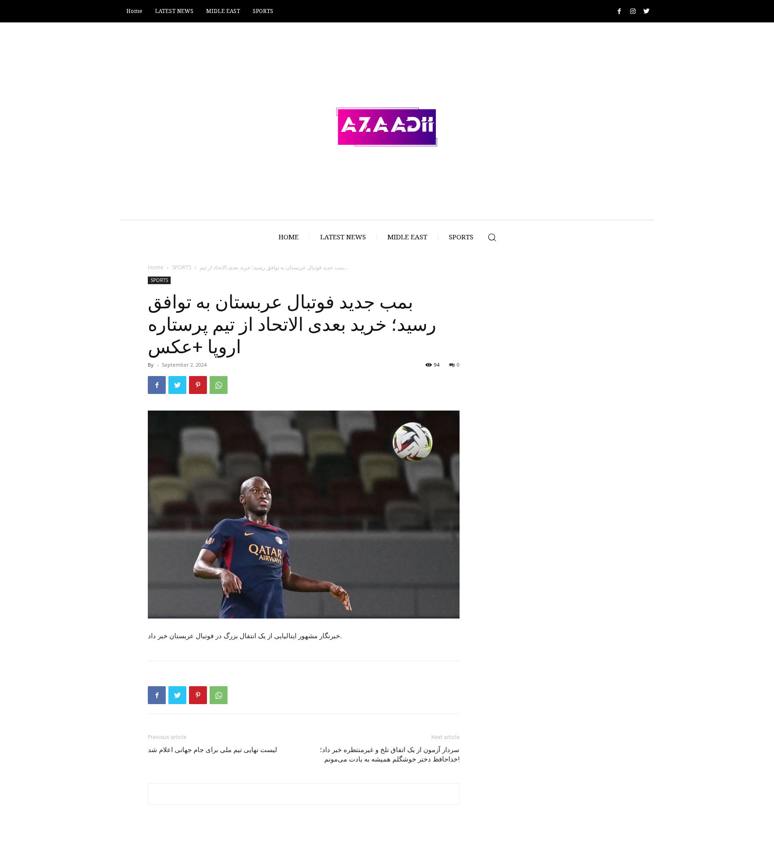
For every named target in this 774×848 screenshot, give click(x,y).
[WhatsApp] (219, 385)
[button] (492, 237)
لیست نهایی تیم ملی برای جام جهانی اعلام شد (212, 750)
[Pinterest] (198, 385)
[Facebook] (619, 11)
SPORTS (181, 267)
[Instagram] (633, 11)
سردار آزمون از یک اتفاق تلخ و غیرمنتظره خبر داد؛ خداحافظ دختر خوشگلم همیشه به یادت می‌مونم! (390, 754)
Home (155, 267)
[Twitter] (646, 11)
